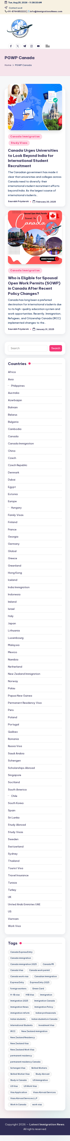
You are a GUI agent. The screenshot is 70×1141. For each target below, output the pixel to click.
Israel (11, 609)
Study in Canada (18, 1080)
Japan (12, 623)
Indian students (17, 1019)
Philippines (18, 385)
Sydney (13, 853)
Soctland (14, 782)
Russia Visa (15, 746)
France (12, 529)
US (9, 911)
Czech (12, 458)
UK (9, 897)
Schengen (14, 760)
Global (12, 551)
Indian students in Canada (44, 1019)
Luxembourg (16, 638)
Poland (12, 717)
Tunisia (12, 882)
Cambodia (14, 429)
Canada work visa (19, 976)
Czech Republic (17, 465)
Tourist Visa (15, 868)
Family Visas (16, 515)
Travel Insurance (18, 875)
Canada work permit (39, 970)
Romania (13, 739)
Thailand (13, 861)
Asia (11, 379)
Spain (11, 810)
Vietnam (13, 919)
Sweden (13, 839)
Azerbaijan (15, 400)
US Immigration (40, 1080)
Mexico (12, 652)
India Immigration (19, 587)
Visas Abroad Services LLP (23, 1098)
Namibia (13, 659)
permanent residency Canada (25, 1062)
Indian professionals (46, 1013)
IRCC (12, 1031)
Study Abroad (17, 824)
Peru (11, 710)
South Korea (16, 803)
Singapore (14, 775)
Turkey (12, 890)
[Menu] (47, 46)
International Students (21, 1025)
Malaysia (13, 645)
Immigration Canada (44, 1001)
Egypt (12, 487)
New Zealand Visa (19, 1043)
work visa (37, 1104)
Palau (11, 688)
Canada (13, 436)
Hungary (16, 507)
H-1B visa (15, 995)
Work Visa (14, 926)
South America (17, 789)
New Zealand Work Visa (22, 1049)
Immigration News (19, 1007)
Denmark (13, 472)
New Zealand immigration (34, 1031)
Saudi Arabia (16, 753)
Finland (12, 522)
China (11, 451)
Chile (14, 796)
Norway (13, 681)
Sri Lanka (13, 817)
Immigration (46, 995)
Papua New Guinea (20, 695)
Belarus (12, 414)
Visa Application (18, 1092)
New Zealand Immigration (24, 674)
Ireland (12, 601)
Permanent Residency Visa (25, 703)
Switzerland (16, 846)
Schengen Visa (17, 1068)
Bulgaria (13, 422)
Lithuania (14, 630)
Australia (13, 393)
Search (55, 348)
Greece (12, 558)
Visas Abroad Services (44, 1092)
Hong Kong (15, 572)
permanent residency (21, 1055)
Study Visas (19, 142)
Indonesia (14, 594)
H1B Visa (30, 995)
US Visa (14, 1086)
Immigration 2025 (19, 1001)
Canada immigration (20, 958)
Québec (13, 731)
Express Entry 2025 (39, 982)
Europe (12, 501)
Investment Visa (46, 1025)
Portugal (13, 724)
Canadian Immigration (45, 976)
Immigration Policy (43, 1007)
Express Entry (17, 982)
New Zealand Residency (22, 1037)
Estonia (13, 494)
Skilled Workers (39, 1068)
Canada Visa (16, 970)
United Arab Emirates (24, 904)
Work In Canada (18, 1104)
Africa (12, 372)
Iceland (12, 580)
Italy (11, 616)
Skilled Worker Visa (20, 1074)
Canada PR (48, 964)
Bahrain (13, 407)
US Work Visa (30, 1086)
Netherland (15, 666)
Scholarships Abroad (21, 768)
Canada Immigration (25, 136)
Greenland (14, 565)
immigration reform (20, 1013)
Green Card (38, 988)
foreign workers (18, 988)
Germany (14, 543)
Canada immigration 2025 (23, 964)
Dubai (11, 479)
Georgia (13, 536)
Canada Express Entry (21, 952)
